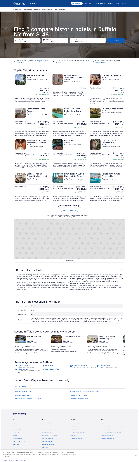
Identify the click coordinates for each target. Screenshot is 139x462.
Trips (117, 3)
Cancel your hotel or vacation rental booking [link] (112, 426)
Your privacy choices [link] (76, 438)
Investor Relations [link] (17, 438)
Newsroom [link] (15, 435)
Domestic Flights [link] (46, 432)
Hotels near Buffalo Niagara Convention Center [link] (84, 391)
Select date (22, 41)
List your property (99, 3)
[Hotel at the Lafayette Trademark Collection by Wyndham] (32, 154)
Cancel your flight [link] (105, 429)
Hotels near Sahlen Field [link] (22, 395)
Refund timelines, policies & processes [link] (111, 432)
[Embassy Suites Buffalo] (107, 121)
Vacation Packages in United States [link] (51, 429)
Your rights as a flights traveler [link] (109, 438)
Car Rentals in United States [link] (49, 435)
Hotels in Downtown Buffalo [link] (78, 395)
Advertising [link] (16, 444)
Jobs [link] (14, 426)
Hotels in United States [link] (48, 423)
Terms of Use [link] (74, 429)
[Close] (136, 456)
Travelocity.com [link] (17, 9)
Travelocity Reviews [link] (47, 438)
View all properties (69, 211)
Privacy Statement (9, 460)
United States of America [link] (39, 9)
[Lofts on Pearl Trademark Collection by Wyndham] (69, 89)
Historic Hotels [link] (27, 9)
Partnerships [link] (16, 432)
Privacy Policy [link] (75, 423)
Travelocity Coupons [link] (47, 441)
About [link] (14, 423)
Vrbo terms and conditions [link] (78, 432)
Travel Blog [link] (45, 447)
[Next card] (122, 345)
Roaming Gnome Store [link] (19, 441)
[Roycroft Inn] (69, 154)
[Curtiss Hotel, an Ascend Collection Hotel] (32, 187)
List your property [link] (17, 429)
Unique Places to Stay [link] (48, 444)
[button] (69, 270)
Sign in (124, 3)
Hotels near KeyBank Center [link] (23, 391)
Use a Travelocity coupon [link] (107, 435)
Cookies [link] (73, 426)
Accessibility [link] (74, 435)
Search (116, 40)
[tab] (20, 386)
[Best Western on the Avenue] (32, 121)
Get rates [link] (84, 88)
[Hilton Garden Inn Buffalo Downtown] (69, 121)
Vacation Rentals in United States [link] (51, 426)
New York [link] (49, 9)
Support (110, 3)
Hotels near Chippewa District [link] (79, 398)
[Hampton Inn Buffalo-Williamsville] (107, 187)
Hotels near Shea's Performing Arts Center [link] (28, 398)
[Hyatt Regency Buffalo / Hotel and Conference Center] (69, 187)
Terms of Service (20, 460)
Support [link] (103, 423)
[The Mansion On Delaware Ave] (107, 154)
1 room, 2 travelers (80, 41)
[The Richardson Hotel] (107, 89)
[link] (28, 366)
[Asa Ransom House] (32, 89)
